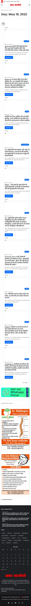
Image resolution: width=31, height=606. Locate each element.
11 (11, 558)
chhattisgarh (20, 535)
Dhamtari (4, 540)
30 (3, 567)
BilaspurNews (25, 533)
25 (11, 564)
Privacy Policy (5, 599)
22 (27, 561)
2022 (7, 10)
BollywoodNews (5, 535)
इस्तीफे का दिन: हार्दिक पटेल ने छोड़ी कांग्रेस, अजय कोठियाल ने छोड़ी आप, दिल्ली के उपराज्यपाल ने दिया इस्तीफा (17, 118)
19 (15, 561)
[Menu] (2, 5)
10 (7, 558)
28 (23, 564)
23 (3, 564)
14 (23, 558)
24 (7, 564)
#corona (3, 533)
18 (11, 561)
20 (19, 561)
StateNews (15, 542)
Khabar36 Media (9, 44)
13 (19, 558)
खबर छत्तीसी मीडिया (25, 597)
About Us (20, 599)
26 (15, 564)
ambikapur (9, 533)
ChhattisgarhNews (5, 537)
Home (3, 10)
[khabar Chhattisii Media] (15, 5)
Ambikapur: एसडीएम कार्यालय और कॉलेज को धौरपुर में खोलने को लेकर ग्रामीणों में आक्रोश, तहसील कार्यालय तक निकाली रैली (17, 367)
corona (18, 537)
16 (3, 561)
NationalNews (26, 540)
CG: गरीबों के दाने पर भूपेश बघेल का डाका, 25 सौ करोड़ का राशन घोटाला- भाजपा (17, 296)
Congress (13, 537)
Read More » (9, 57)
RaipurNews (8, 542)
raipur (3, 542)
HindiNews (10, 540)
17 (7, 561)
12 (15, 558)
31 (7, 567)
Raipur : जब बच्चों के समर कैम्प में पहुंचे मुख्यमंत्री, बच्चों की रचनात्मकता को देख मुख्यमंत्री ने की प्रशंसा (17, 187)
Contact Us (26, 599)
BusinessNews (13, 535)
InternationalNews (17, 540)
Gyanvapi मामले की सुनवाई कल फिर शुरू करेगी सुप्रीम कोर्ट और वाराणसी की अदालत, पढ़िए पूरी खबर (17, 48)
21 (23, 561)
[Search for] (29, 5)
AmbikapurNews (17, 533)
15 (27, 558)
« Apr (2, 569)
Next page (25, 382)
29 (27, 564)
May (10, 10)
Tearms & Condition (13, 599)
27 (19, 564)
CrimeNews (24, 537)
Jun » (5, 569)
